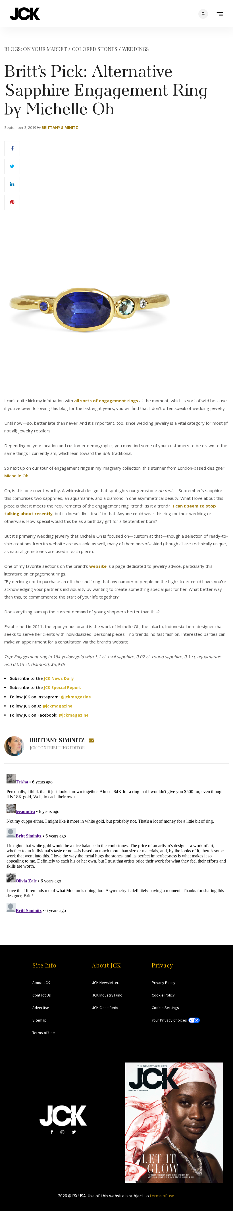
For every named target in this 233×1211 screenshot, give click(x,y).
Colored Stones (94, 49)
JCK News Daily (59, 678)
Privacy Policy (163, 982)
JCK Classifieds (105, 1007)
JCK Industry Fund (107, 995)
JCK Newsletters (106, 982)
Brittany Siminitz (59, 127)
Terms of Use (43, 1032)
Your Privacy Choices (169, 1020)
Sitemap (39, 1020)
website (98, 566)
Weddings (135, 49)
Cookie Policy (163, 995)
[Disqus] (116, 843)
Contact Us (41, 995)
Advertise (40, 1007)
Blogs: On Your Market (35, 49)
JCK (25, 13)
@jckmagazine (76, 697)
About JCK (41, 982)
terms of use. (162, 1195)
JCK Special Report (62, 687)
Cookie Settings (165, 1007)
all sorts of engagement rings (106, 400)
